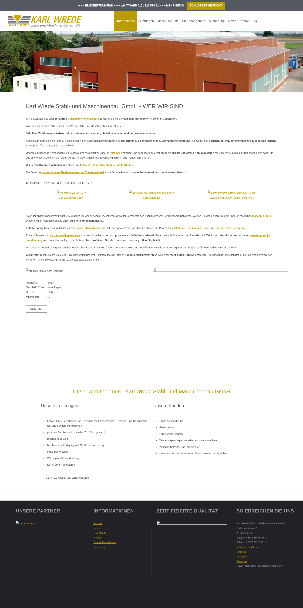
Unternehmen (125, 20)
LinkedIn (242, 551)
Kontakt (245, 20)
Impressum (99, 547)
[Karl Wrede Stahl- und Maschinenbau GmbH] (44, 20)
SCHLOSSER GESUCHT (206, 5)
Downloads (99, 532)
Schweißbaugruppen (89, 227)
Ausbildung (217, 20)
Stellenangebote (193, 20)
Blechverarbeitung (198, 227)
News (232, 20)
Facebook (242, 561)
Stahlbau (179, 227)
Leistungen (146, 20)
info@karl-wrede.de (247, 547)
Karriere (97, 523)
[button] (27, 197)
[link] (262, 21)
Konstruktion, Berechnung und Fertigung (107, 164)
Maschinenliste (168, 20)
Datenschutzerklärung (105, 542)
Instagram (242, 556)
